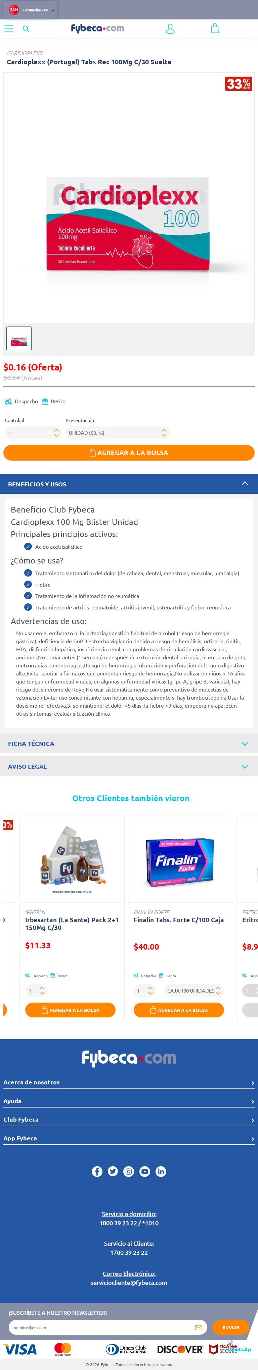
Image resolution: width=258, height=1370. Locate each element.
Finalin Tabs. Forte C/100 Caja (179, 920)
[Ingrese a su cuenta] (170, 29)
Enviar (231, 1327)
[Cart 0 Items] (215, 27)
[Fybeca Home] (97, 28)
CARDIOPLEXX (24, 53)
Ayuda (12, 1101)
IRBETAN (35, 911)
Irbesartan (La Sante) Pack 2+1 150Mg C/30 (72, 923)
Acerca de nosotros (31, 1082)
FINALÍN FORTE (151, 911)
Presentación (80, 420)
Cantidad (14, 420)
